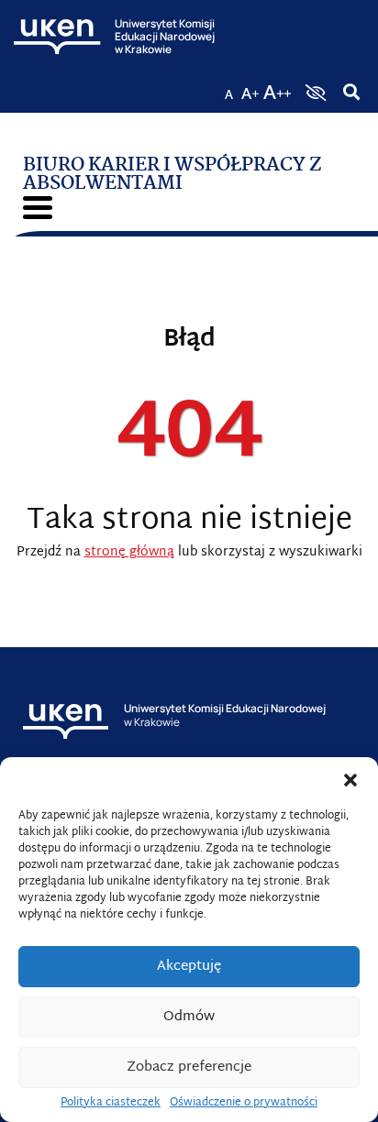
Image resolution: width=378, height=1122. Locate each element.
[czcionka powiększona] (250, 87)
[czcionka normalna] (228, 87)
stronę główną (129, 552)
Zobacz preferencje (189, 1067)
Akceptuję (189, 966)
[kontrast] (314, 92)
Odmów (189, 1017)
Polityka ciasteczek (111, 1102)
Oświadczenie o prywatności (243, 1102)
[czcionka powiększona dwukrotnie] (277, 87)
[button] (350, 780)
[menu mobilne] (37, 207)
